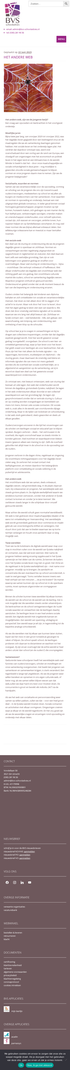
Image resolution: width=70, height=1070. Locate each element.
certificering (9, 961)
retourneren (10, 935)
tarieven (8, 968)
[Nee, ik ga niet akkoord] (66, 1059)
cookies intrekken (12, 985)
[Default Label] (22, 882)
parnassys (16, 1043)
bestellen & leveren (13, 932)
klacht (7, 939)
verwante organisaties (14, 906)
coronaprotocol (11, 981)
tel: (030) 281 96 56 (15, 32)
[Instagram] (14, 882)
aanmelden (29, 851)
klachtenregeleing (12, 978)
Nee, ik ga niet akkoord (39, 1065)
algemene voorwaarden (15, 971)
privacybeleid (10, 975)
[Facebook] (7, 882)
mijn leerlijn (16, 1011)
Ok (21, 1065)
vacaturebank (10, 910)
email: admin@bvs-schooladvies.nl (23, 29)
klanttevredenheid (13, 965)
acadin (14, 1036)
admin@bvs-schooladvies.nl (17, 780)
